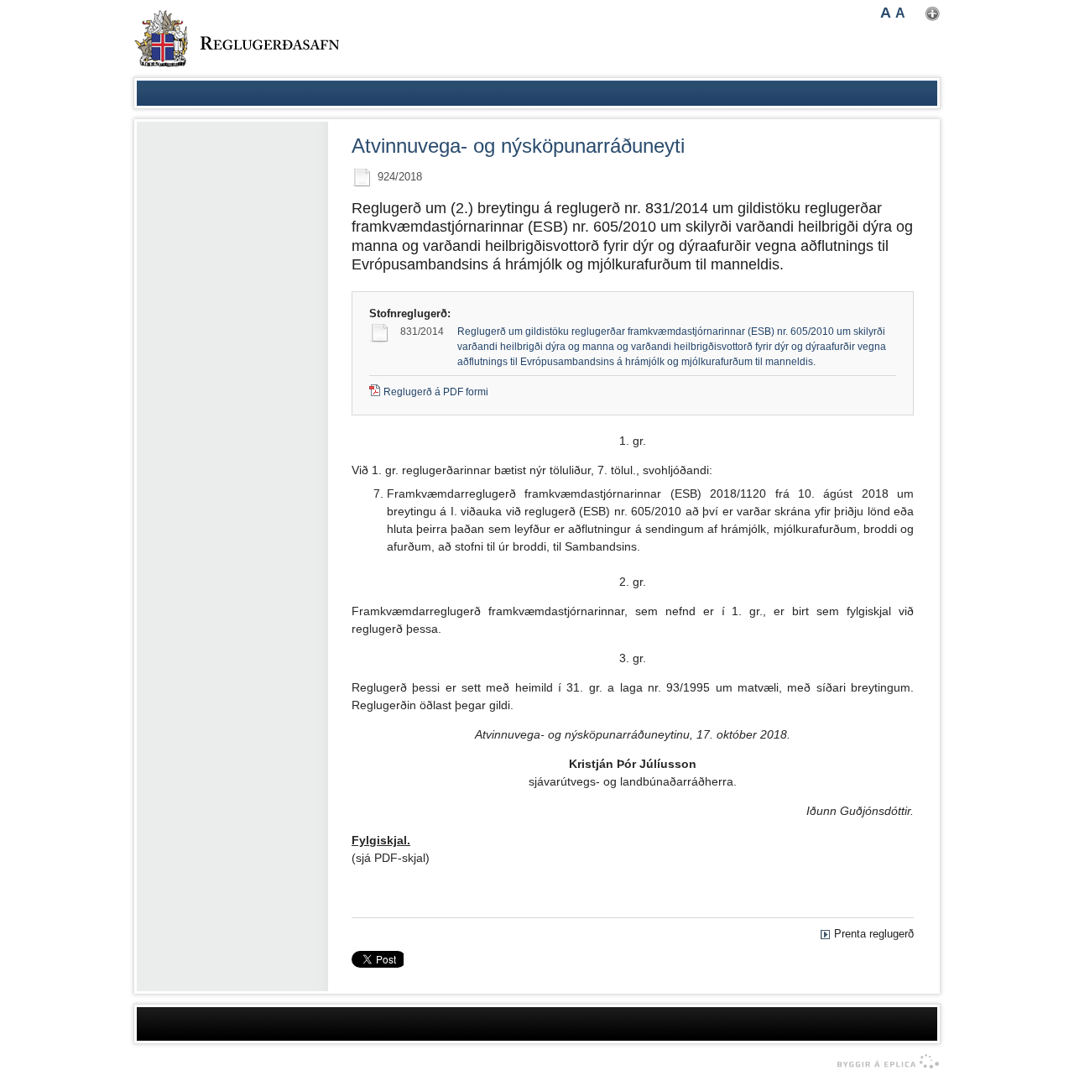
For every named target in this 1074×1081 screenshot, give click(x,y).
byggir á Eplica (884, 1061)
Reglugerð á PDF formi (435, 392)
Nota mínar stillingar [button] (932, 14)
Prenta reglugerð (874, 933)
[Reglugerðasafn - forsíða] (236, 38)
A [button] (885, 12)
